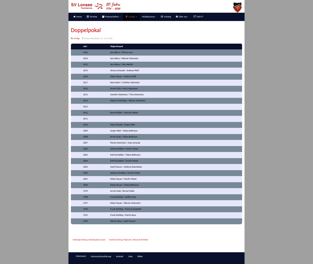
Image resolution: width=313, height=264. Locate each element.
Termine (93, 17)
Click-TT (199, 17)
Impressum (81, 256)
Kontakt (119, 256)
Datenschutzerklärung (101, 256)
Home (79, 17)
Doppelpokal (86, 31)
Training (167, 17)
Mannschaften (112, 17)
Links (130, 256)
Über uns (183, 17)
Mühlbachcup (148, 17)
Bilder (140, 256)
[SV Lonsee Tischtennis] (96, 6)
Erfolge (131, 17)
